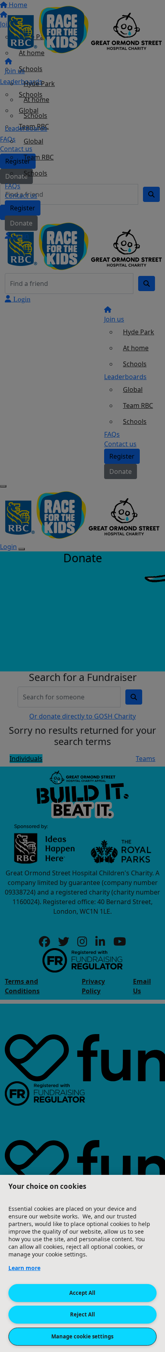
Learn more (24, 1268)
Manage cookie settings (82, 1336)
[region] (82, 1263)
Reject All (82, 1314)
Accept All (82, 1292)
